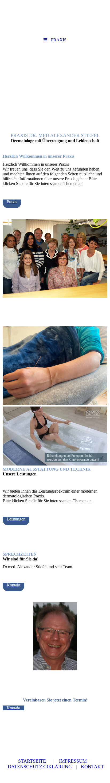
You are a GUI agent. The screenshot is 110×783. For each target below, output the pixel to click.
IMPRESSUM (73, 761)
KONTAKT (92, 766)
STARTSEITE (32, 761)
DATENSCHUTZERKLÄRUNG (40, 766)
